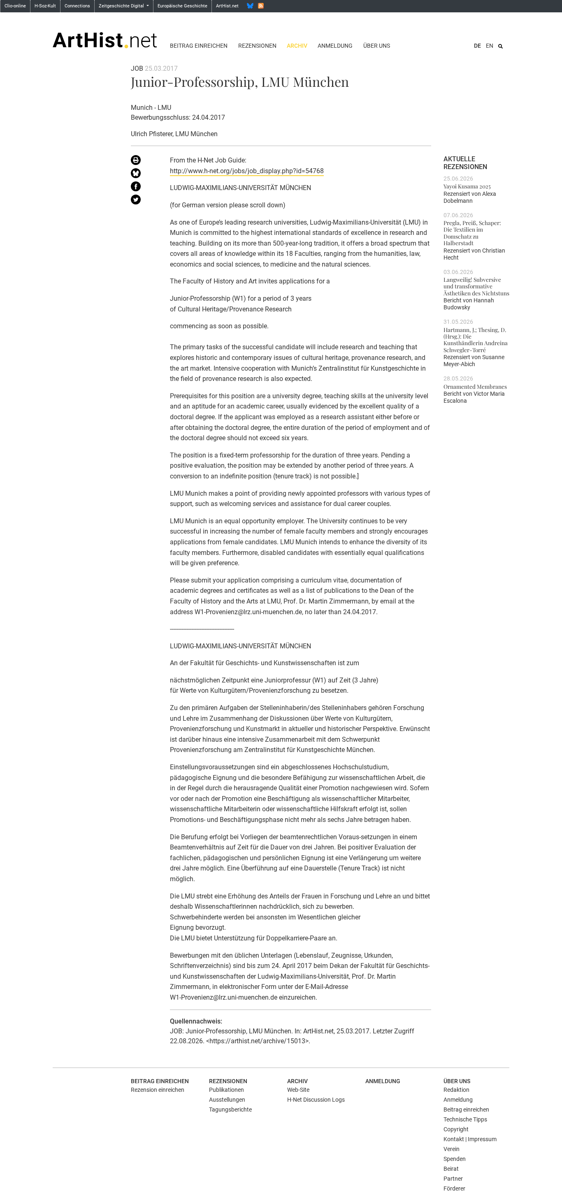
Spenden (455, 1159)
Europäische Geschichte (182, 6)
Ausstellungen (227, 1099)
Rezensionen (257, 45)
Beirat (451, 1168)
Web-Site (298, 1089)
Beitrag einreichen (199, 45)
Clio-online (15, 6)
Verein (452, 1149)
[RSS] (261, 6)
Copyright (456, 1129)
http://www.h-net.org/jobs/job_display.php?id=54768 (247, 171)
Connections (77, 6)
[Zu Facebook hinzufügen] (144, 188)
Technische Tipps (465, 1119)
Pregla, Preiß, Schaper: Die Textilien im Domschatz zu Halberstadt (472, 232)
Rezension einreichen (157, 1089)
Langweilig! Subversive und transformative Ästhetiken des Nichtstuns (476, 286)
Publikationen (226, 1089)
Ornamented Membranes (475, 386)
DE (477, 45)
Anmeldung (335, 45)
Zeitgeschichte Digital (122, 6)
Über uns (376, 45)
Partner (453, 1178)
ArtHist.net (227, 6)
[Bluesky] (250, 6)
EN (489, 45)
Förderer (454, 1188)
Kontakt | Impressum (470, 1139)
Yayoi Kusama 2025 (467, 186)
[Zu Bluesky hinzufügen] (144, 174)
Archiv (297, 45)
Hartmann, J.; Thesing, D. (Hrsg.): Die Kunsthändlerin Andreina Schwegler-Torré (476, 339)
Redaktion (456, 1089)
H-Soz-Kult (45, 6)
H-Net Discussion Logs (316, 1099)
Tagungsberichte (230, 1109)
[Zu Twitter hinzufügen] (144, 201)
